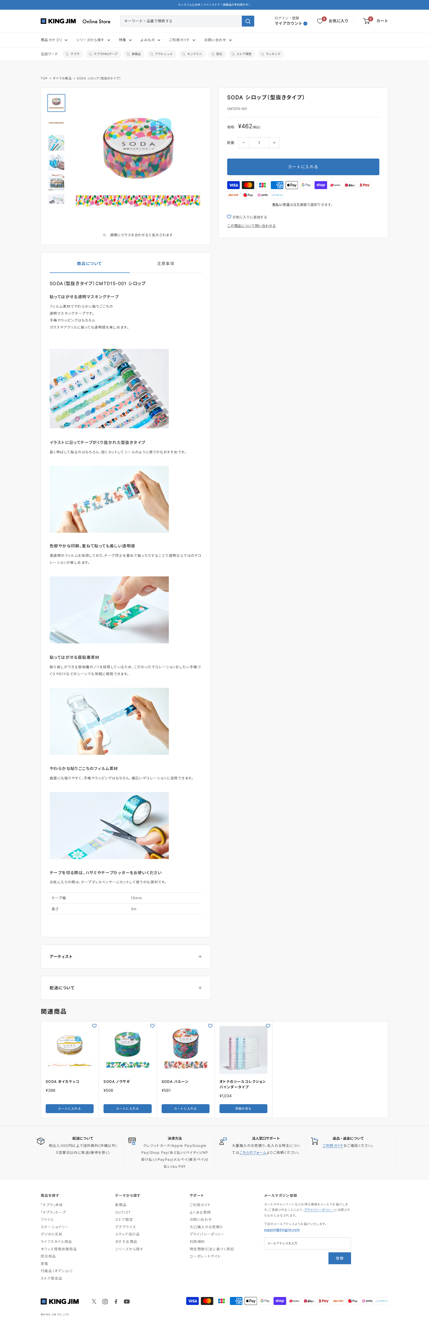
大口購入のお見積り (206, 1227)
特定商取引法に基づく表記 (212, 1249)
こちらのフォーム (253, 1152)
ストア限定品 (51, 1278)
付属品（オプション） (57, 1271)
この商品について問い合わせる (251, 225)
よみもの (148, 40)
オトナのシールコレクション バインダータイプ (242, 1084)
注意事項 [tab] (165, 263)
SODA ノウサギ (117, 1081)
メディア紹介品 (127, 1234)
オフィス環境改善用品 (59, 1249)
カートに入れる (303, 166)
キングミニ (194, 54)
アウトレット (164, 54)
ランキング (273, 54)
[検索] (248, 21)
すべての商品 (62, 78)
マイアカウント (288, 23)
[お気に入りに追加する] (94, 1026)
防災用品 (48, 1256)
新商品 (136, 54)
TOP (44, 78)
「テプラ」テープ (53, 1212)
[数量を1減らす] (243, 142)
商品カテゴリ (51, 40)
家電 (44, 1264)
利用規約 (197, 1241)
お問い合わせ (215, 40)
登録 (340, 1258)
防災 (219, 54)
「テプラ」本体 (52, 1205)
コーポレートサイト (205, 1256)
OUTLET (123, 1212)
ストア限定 (244, 54)
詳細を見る (243, 1108)
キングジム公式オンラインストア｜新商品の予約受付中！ (214, 4)
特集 (123, 40)
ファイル (47, 1219)
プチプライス (125, 1227)
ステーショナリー (55, 1227)
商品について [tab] (89, 263)
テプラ (75, 54)
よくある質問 (200, 1212)
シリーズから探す (90, 40)
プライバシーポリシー (207, 1234)
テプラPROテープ (105, 54)
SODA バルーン (175, 1081)
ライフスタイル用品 (56, 1241)
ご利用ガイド (179, 40)
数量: (231, 142)
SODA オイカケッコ (62, 1081)
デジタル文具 (51, 1234)
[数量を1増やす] (274, 142)
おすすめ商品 (126, 1241)
